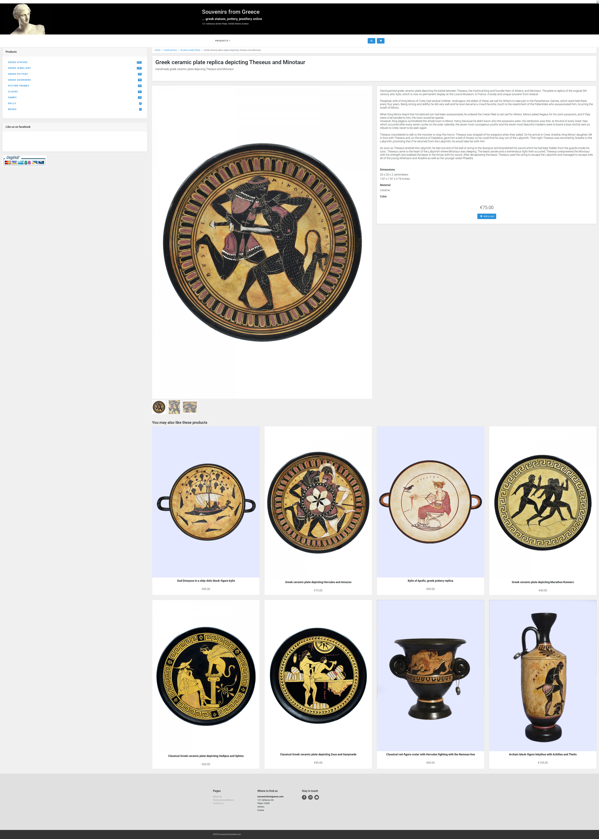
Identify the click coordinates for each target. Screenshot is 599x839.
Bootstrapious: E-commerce (374, 834)
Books (74, 109)
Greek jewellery (74, 68)
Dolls (74, 103)
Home (157, 50)
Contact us (218, 803)
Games (74, 97)
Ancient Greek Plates (190, 50)
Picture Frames (74, 85)
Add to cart (488, 216)
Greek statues (74, 62)
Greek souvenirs (74, 80)
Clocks (74, 91)
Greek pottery (74, 74)
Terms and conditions (223, 800)
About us (217, 796)
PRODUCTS (222, 40)
